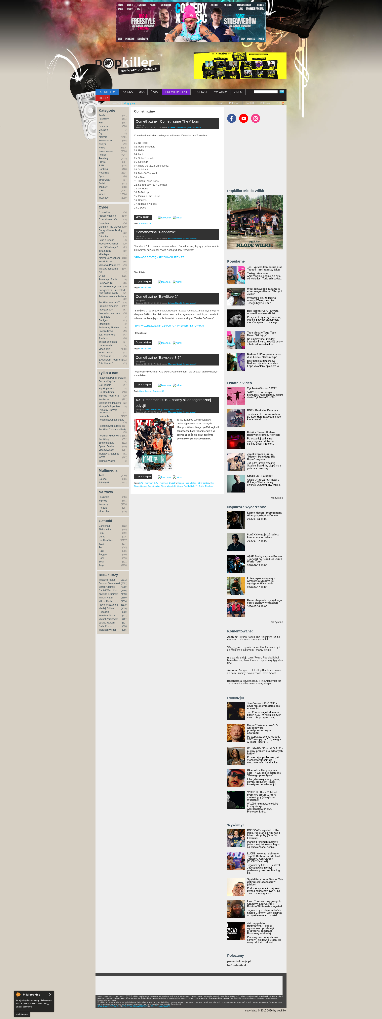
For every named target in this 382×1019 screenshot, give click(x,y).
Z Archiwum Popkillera (111, 359)
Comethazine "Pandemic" (156, 232)
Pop (101, 547)
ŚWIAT (155, 91)
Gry (100, 133)
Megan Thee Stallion (187, 483)
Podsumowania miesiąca (112, 296)
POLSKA (127, 91)
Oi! (100, 272)
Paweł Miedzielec (108, 604)
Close (50, 994)
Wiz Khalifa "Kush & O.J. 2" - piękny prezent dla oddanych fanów (265, 751)
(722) (124, 615)
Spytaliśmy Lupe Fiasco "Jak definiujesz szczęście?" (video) (265, 882)
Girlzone (103, 129)
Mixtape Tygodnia (108, 268)
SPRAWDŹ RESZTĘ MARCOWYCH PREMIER (159, 257)
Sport (101, 176)
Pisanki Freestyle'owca (111, 286)
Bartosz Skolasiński (109, 583)
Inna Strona (105, 250)
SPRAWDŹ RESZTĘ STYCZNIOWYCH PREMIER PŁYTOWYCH (169, 325)
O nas (220, 103)
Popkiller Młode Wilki (110, 435)
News (102, 147)
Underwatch (105, 345)
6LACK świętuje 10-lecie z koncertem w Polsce (263, 536)
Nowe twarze (106, 151)
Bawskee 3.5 (159, 391)
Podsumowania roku (110, 426)
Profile (102, 162)
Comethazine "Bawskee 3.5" (158, 358)
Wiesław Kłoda (107, 615)
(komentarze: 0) (194, 128)
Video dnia (104, 349)
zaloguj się (129, 103)
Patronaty (234, 103)
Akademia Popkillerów (111, 377)
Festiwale (104, 497)
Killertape (104, 254)
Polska (102, 154)
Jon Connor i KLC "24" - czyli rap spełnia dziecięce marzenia (263, 706)
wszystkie (277, 497)
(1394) (124, 601)
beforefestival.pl (238, 965)
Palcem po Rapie (108, 279)
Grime (102, 536)
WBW (102, 457)
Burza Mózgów (107, 381)
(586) (124, 630)
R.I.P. (101, 165)
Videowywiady (106, 450)
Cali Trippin (105, 385)
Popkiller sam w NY (109, 302)
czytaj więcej (22, 1014)
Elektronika (105, 529)
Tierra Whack (167, 486)
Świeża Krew (106, 331)
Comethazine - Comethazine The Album (167, 121)
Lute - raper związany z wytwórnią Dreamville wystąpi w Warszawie (261, 581)
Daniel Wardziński (108, 590)
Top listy (103, 187)
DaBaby (172, 483)
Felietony (104, 119)
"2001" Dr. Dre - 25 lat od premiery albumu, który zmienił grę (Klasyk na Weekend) (262, 796)
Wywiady (103, 197)
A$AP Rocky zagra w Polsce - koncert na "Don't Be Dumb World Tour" (264, 559)
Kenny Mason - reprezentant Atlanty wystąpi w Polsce (264, 514)
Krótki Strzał (105, 261)
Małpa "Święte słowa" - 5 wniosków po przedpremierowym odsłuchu (262, 729)
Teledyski (104, 482)
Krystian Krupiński (108, 594)
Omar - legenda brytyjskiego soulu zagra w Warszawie (264, 601)
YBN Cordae (203, 483)
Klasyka (103, 137)
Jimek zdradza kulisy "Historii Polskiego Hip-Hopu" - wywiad (261, 457)
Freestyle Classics (108, 243)
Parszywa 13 (106, 283)
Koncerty (103, 504)
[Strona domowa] (128, 66)
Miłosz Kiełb (105, 601)
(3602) (124, 583)
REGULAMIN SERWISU (108, 1006)
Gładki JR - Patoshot (259, 475)
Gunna (143, 486)
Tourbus (103, 338)
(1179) (124, 605)
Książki (102, 144)
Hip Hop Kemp (107, 392)
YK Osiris (200, 486)
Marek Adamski (107, 587)
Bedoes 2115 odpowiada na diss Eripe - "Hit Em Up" (264, 356)
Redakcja (104, 612)
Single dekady (106, 442)
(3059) (124, 587)
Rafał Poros (105, 626)
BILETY (103, 97)
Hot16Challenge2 (108, 247)
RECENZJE (201, 91)
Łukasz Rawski (107, 622)
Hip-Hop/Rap (106, 540)
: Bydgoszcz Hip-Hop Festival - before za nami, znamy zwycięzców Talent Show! (254, 672)
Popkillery (104, 439)
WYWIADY (221, 91)
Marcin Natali (106, 597)
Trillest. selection (108, 341)
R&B (101, 551)
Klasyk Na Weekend (110, 258)
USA (141, 91)
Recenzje (104, 172)
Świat (102, 183)
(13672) (123, 580)
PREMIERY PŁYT (176, 91)
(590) (124, 626)
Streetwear (104, 179)
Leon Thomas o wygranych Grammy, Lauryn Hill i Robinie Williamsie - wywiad (264, 904)
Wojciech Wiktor (107, 629)
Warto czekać (106, 352)
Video (102, 194)
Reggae (103, 554)
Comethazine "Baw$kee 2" (157, 297)
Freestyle (104, 126)
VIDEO (238, 91)
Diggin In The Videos (110, 226)
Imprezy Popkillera (109, 395)
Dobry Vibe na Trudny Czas (110, 231)
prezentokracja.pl (239, 961)
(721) (124, 619)
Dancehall (104, 526)
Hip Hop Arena (107, 388)
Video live (104, 511)
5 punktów (104, 212)
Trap (101, 565)
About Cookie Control (18, 994)
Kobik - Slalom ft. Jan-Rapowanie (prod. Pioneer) (263, 433)
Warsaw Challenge (109, 453)
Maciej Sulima (106, 608)
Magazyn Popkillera (109, 265)
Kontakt (250, 103)
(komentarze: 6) (190, 412)
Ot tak (102, 275)
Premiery (103, 158)
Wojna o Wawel (107, 461)
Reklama (265, 103)
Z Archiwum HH (107, 356)
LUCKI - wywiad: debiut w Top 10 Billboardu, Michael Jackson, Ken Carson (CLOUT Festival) (263, 857)
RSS (278, 103)
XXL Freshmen (161, 483)
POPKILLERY (107, 91)
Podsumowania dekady (111, 419)
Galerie (103, 479)
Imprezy (103, 500)
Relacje (103, 507)
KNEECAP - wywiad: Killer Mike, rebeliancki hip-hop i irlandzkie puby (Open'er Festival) (263, 834)
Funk (101, 533)
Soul (101, 561)
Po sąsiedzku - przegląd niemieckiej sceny (112, 291)
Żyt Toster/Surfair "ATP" (262, 388)
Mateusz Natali (107, 579)
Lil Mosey (178, 486)
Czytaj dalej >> (143, 217)
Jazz (101, 543)
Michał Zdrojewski (108, 619)
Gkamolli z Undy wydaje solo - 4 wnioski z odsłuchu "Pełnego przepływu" (264, 773)
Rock (101, 558)
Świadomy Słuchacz (110, 327)
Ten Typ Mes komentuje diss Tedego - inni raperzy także (264, 268)
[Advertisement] (257, 157)
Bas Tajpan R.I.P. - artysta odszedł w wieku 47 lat (262, 312)
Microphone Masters (110, 402)
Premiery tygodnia (108, 306)
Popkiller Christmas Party (112, 429)
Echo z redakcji (107, 240)
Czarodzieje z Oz (108, 219)
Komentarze (105, 140)
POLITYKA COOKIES (161, 1006)
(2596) (124, 590)
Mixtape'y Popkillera (109, 406)
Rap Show (104, 316)
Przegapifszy (106, 309)
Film (101, 122)
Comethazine (145, 223)
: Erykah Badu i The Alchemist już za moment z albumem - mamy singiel (253, 638)
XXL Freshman (146, 483)
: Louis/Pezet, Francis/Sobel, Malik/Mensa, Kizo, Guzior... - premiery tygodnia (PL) (255, 660)
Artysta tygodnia (107, 215)
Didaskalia (104, 223)
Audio (102, 475)
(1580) (124, 597)
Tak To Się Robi (107, 334)
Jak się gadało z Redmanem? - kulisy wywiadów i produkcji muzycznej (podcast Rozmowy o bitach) (260, 928)
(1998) (124, 594)
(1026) (124, 608)
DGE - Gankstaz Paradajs (262, 410)
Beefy (102, 115)
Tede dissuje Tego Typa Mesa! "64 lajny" (261, 334)
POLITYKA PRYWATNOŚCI (135, 1006)
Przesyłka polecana (109, 313)
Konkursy (104, 399)
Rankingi (103, 169)
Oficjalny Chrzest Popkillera (108, 411)
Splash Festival (107, 446)
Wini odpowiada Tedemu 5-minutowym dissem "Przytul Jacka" (264, 291)
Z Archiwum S (106, 363)
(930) (124, 612)
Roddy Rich (189, 486)
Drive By (103, 236)
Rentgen (103, 320)
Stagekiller (104, 324)
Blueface (209, 486)
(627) (124, 622)
